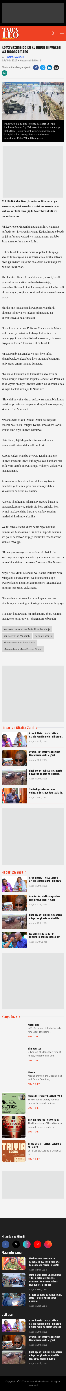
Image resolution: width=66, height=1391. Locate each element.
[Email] (56, 67)
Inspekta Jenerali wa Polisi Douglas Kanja (27, 629)
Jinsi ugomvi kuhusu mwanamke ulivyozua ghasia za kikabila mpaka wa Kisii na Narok (45, 1355)
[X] (42, 67)
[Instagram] (48, 1244)
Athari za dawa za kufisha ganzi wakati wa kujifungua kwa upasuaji (46, 1298)
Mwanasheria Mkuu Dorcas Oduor (23, 649)
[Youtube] (37, 1244)
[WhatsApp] (4, 73)
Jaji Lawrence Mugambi (17, 636)
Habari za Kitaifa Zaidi (18, 728)
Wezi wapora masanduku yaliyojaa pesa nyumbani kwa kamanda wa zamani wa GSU (44, 1261)
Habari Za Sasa (12, 872)
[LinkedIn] (49, 67)
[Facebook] (36, 67)
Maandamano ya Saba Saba (19, 642)
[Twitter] (16, 1244)
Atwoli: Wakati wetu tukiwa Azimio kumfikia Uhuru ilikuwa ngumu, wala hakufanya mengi (45, 1324)
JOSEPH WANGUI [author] (15, 57)
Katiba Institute (43, 636)
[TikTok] (26, 1244)
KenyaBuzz (9, 1017)
